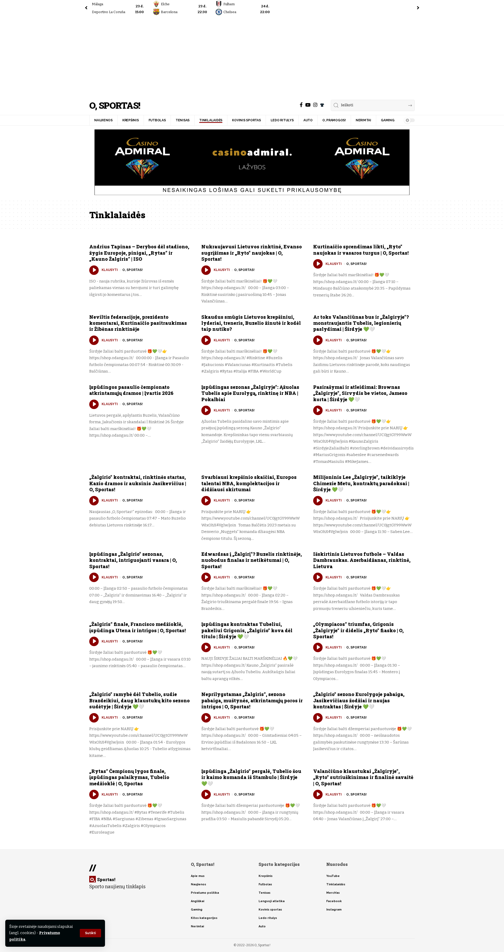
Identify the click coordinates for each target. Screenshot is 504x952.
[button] (90, 933)
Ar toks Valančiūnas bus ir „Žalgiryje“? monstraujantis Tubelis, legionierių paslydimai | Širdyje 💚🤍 (361, 323)
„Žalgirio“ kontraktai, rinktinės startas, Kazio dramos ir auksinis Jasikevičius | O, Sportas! (137, 483)
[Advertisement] (252, 56)
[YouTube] (308, 105)
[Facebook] (301, 105)
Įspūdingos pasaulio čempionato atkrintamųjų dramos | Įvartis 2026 (131, 390)
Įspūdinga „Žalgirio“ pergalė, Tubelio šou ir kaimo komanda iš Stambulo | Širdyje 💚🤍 (251, 777)
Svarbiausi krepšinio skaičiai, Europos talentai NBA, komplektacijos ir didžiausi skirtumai (249, 483)
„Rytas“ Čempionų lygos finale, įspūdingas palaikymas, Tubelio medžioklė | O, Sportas (129, 777)
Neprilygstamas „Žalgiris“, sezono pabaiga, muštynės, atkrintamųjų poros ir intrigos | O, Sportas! (252, 700)
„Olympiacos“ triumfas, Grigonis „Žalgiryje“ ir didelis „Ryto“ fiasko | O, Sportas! (358, 630)
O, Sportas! (114, 105)
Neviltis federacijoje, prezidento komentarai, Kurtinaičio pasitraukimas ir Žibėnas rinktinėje (138, 323)
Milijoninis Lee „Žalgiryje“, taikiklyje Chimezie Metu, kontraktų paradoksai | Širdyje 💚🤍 (361, 483)
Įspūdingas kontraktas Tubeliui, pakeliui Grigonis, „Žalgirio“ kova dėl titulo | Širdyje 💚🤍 (246, 630)
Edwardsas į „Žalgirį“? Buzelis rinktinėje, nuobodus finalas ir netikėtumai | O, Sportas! (251, 560)
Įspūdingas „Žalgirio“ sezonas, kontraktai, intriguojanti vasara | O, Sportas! (133, 560)
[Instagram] (315, 105)
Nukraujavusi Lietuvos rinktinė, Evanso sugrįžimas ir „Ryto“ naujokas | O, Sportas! (251, 252)
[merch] (322, 105)
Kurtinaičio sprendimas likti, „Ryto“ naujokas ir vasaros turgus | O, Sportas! (361, 249)
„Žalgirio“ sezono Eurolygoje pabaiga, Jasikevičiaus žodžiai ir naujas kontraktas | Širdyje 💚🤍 (359, 700)
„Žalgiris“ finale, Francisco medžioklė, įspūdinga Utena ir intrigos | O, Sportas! (137, 627)
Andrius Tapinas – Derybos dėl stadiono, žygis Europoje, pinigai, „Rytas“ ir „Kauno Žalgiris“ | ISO (139, 252)
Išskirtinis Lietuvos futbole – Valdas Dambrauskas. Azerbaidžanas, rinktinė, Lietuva (362, 560)
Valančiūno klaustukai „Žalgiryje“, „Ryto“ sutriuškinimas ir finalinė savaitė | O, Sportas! (363, 777)
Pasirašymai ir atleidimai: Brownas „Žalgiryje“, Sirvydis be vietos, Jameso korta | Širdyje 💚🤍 (360, 393)
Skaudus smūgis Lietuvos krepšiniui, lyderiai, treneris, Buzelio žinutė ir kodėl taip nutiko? (251, 323)
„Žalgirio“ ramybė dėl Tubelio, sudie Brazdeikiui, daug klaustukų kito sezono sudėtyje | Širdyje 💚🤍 (139, 700)
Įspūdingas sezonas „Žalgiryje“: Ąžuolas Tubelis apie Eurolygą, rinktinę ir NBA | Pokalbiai (250, 393)
